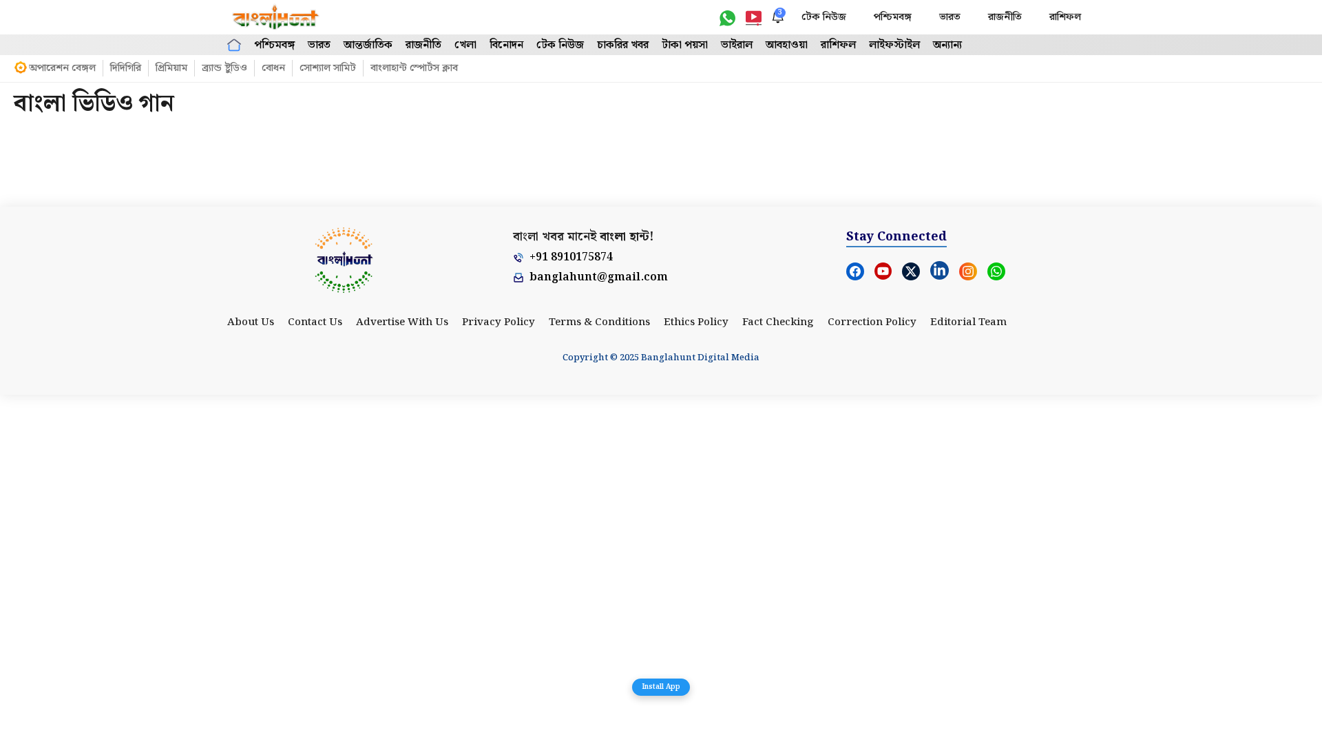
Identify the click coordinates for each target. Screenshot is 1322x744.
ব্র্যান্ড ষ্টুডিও (224, 68)
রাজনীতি (1005, 17)
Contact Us (315, 322)
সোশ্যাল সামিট (328, 68)
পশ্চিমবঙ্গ (893, 17)
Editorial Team (968, 322)
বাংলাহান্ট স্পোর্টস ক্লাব (414, 68)
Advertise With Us (402, 322)
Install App (661, 686)
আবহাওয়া (787, 45)
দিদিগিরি (125, 68)
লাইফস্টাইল (894, 45)
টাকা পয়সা (685, 45)
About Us (250, 322)
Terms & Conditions (599, 322)
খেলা (465, 45)
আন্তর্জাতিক (368, 45)
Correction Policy (872, 322)
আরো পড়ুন (661, 141)
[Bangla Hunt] (276, 17)
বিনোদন (506, 45)
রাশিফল (1065, 17)
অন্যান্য (947, 45)
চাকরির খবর (623, 45)
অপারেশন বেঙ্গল (62, 68)
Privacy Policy (498, 322)
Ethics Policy (696, 322)
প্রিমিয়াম (171, 68)
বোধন (273, 68)
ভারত (950, 17)
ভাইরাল (737, 45)
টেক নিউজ (823, 17)
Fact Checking (778, 322)
